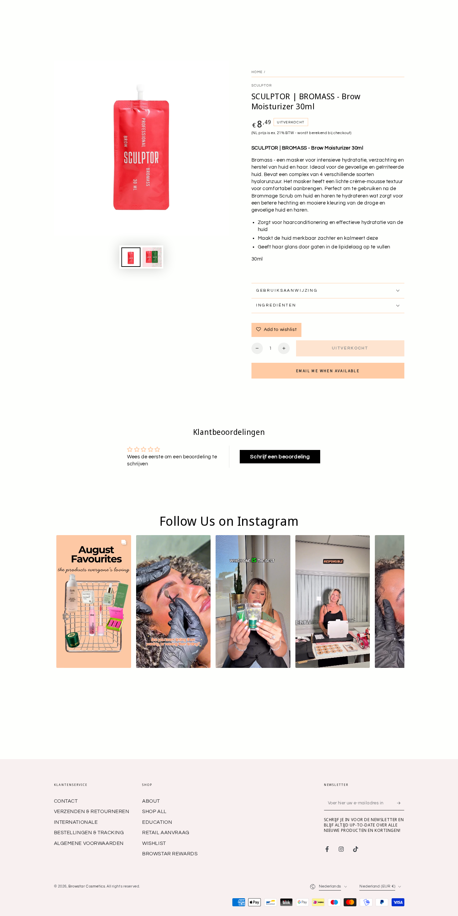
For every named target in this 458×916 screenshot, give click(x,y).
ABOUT (151, 737)
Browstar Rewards (169, 790)
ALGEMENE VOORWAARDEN (89, 780)
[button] (93, 601)
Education (157, 758)
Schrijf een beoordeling (280, 456)
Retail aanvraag (165, 769)
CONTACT (66, 737)
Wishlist (154, 780)
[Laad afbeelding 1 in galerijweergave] (130, 257)
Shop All (154, 748)
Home (257, 72)
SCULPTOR (261, 85)
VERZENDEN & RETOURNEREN (91, 748)
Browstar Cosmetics (86, 823)
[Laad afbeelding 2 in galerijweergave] (152, 257)
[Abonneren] (400, 740)
